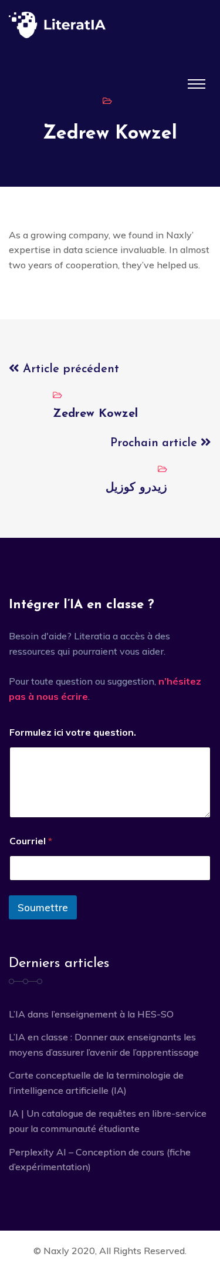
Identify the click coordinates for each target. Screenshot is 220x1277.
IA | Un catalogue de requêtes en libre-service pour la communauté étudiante (108, 1120)
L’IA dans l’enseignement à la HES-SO (91, 1014)
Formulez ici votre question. (72, 732)
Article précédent (69, 369)
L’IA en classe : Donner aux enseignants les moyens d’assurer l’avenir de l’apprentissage (104, 1044)
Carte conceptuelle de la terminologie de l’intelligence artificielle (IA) (96, 1082)
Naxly (56, 1250)
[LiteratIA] (110, 25)
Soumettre (43, 907)
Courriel (30, 841)
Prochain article (155, 443)
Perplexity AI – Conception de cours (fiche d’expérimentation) (100, 1159)
